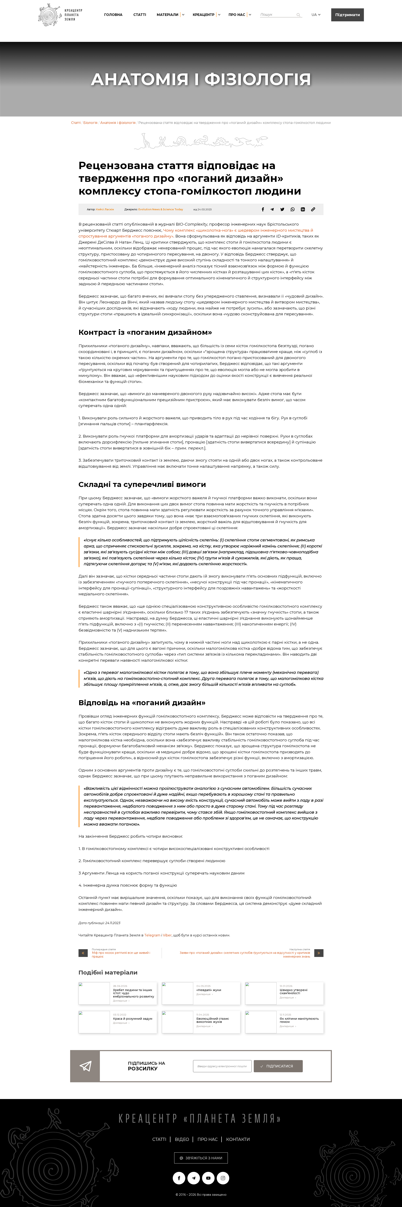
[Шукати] (298, 14)
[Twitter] (282, 209)
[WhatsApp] (293, 209)
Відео (182, 1139)
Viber (167, 935)
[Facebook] (263, 209)
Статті (139, 15)
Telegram (152, 935)
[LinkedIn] (303, 209)
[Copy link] (313, 209)
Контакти (238, 1139)
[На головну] (62, 15)
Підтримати (347, 15)
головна (113, 15)
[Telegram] (272, 209)
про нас (207, 1139)
